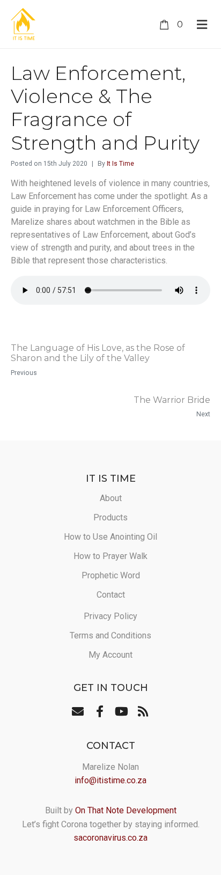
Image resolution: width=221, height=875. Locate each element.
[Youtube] (121, 711)
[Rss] (143, 711)
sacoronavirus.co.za (110, 838)
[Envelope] (78, 711)
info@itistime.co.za (110, 780)
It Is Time (120, 163)
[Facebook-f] (100, 711)
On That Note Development (125, 810)
